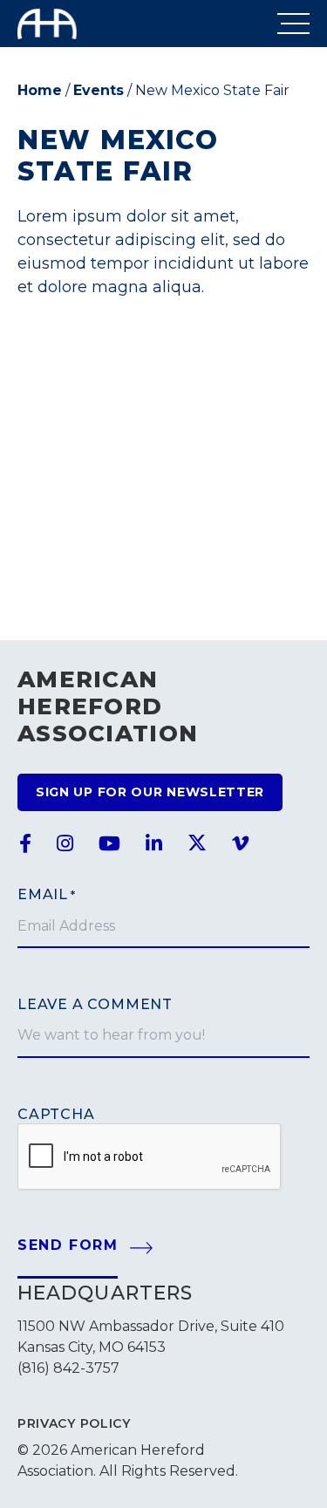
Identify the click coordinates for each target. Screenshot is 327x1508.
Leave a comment (95, 1004)
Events (98, 90)
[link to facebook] (25, 844)
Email (46, 894)
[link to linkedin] (154, 844)
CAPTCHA (56, 1114)
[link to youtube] (109, 844)
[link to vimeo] (240, 844)
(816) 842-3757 (68, 1368)
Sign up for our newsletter (150, 792)
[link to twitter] (197, 844)
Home (39, 90)
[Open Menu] (293, 23)
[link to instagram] (65, 844)
